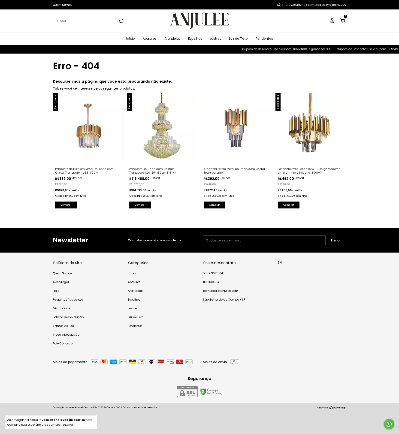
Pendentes (264, 38)
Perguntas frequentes (68, 299)
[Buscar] (121, 21)
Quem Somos (62, 5)
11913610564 (211, 282)
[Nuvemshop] (331, 408)
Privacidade (61, 308)
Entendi (68, 424)
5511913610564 (213, 273)
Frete (56, 291)
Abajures (150, 38)
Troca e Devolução (66, 335)
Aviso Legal (61, 282)
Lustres (215, 38)
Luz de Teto (238, 38)
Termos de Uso (63, 326)
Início (130, 38)
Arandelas (172, 38)
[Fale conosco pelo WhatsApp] (389, 424)
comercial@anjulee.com (220, 291)
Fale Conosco (63, 343)
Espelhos (195, 38)
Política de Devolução (68, 317)
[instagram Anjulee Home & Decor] (280, 262)
